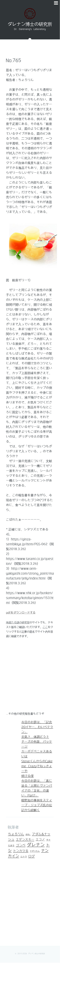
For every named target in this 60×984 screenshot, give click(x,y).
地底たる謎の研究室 (17, 622)
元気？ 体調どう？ (35, 736)
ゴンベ (20, 845)
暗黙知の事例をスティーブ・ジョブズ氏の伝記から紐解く (36, 805)
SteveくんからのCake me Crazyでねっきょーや (36, 766)
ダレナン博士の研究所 (30, 24)
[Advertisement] (30, 676)
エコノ (40, 839)
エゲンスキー (25, 839)
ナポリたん (35, 851)
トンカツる (20, 851)
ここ (45, 627)
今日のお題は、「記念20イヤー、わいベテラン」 (37, 727)
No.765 (13, 60)
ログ (31, 856)
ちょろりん (16, 834)
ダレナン (36, 844)
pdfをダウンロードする (20, 612)
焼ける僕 (27, 776)
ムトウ (23, 857)
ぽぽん (28, 835)
